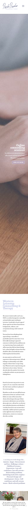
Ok (10, 508)
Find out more (18, 162)
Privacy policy (15, 508)
